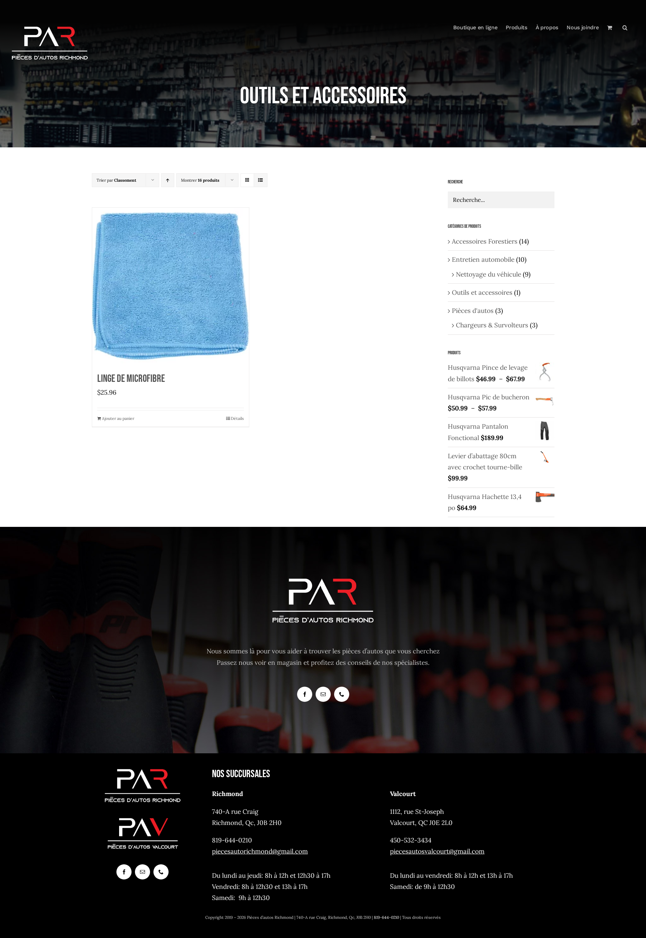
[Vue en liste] (260, 180)
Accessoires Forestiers (484, 241)
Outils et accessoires (482, 292)
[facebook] (304, 694)
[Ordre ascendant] (167, 180)
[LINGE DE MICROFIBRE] (170, 286)
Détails (237, 418)
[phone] (341, 694)
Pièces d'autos (473, 310)
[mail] (323, 694)
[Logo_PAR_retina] (142, 769)
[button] (624, 27)
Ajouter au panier (118, 418)
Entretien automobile (483, 259)
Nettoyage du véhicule (488, 274)
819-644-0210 (386, 917)
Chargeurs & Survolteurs (492, 325)
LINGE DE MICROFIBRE (131, 378)
